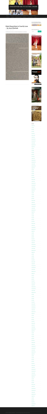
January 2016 (33, 344)
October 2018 (33, 290)
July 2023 (33, 192)
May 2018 (33, 298)
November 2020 (33, 246)
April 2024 (33, 175)
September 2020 (34, 250)
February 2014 (33, 384)
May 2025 (33, 152)
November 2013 (33, 390)
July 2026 (33, 127)
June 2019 (33, 275)
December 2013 (33, 388)
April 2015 (33, 361)
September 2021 (34, 229)
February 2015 (33, 365)
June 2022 (33, 215)
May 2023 (33, 196)
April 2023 (33, 198)
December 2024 (33, 160)
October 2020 (33, 248)
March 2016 (33, 340)
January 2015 (33, 367)
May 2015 (33, 359)
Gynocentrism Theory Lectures (14, 15)
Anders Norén (28, 412)
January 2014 (33, 386)
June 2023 (33, 194)
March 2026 (33, 133)
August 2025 (33, 146)
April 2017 (33, 319)
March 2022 (33, 221)
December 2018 (33, 286)
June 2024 (33, 171)
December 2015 (33, 346)
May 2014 (33, 380)
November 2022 (33, 206)
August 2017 (33, 313)
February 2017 (33, 323)
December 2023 (33, 183)
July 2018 (33, 294)
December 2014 (33, 369)
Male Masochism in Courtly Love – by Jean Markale (17, 27)
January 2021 (33, 242)
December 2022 (33, 204)
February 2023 (33, 200)
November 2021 (33, 227)
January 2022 (33, 225)
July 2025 (33, 148)
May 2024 (33, 173)
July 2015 (33, 355)
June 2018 (33, 296)
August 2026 (33, 125)
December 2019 (33, 265)
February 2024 (33, 179)
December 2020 (33, 244)
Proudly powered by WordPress (10, 412)
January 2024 (33, 181)
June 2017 (33, 315)
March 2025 (33, 156)
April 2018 (33, 300)
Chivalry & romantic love (24, 15)
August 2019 (33, 273)
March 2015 (33, 363)
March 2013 (33, 401)
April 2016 (33, 338)
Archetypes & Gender (32, 15)
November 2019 (33, 267)
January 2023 (33, 202)
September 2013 (34, 394)
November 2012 (33, 403)
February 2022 (33, 223)
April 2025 (33, 154)
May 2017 (33, 317)
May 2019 (33, 277)
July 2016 (33, 332)
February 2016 (33, 342)
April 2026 (33, 131)
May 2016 (33, 336)
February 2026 (33, 135)
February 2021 (33, 240)
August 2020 (33, 252)
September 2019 (34, 271)
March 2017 (33, 321)
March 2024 (33, 177)
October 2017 (33, 309)
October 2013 (33, 392)
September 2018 (34, 292)
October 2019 (33, 269)
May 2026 (33, 129)
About (7, 15)
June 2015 (33, 357)
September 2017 (34, 311)
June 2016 (33, 334)
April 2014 (33, 382)
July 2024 (33, 169)
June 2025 (33, 150)
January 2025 (33, 158)
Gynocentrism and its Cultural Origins (23, 6)
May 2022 (33, 217)
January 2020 (33, 263)
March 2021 (33, 238)
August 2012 (33, 405)
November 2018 (33, 288)
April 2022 (33, 219)
